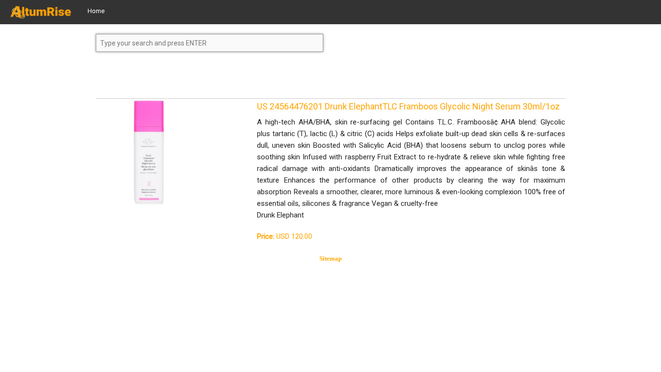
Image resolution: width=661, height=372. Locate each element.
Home (96, 11)
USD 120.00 (284, 236)
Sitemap (330, 258)
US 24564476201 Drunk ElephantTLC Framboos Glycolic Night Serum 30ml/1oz (408, 106)
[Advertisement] (173, 79)
